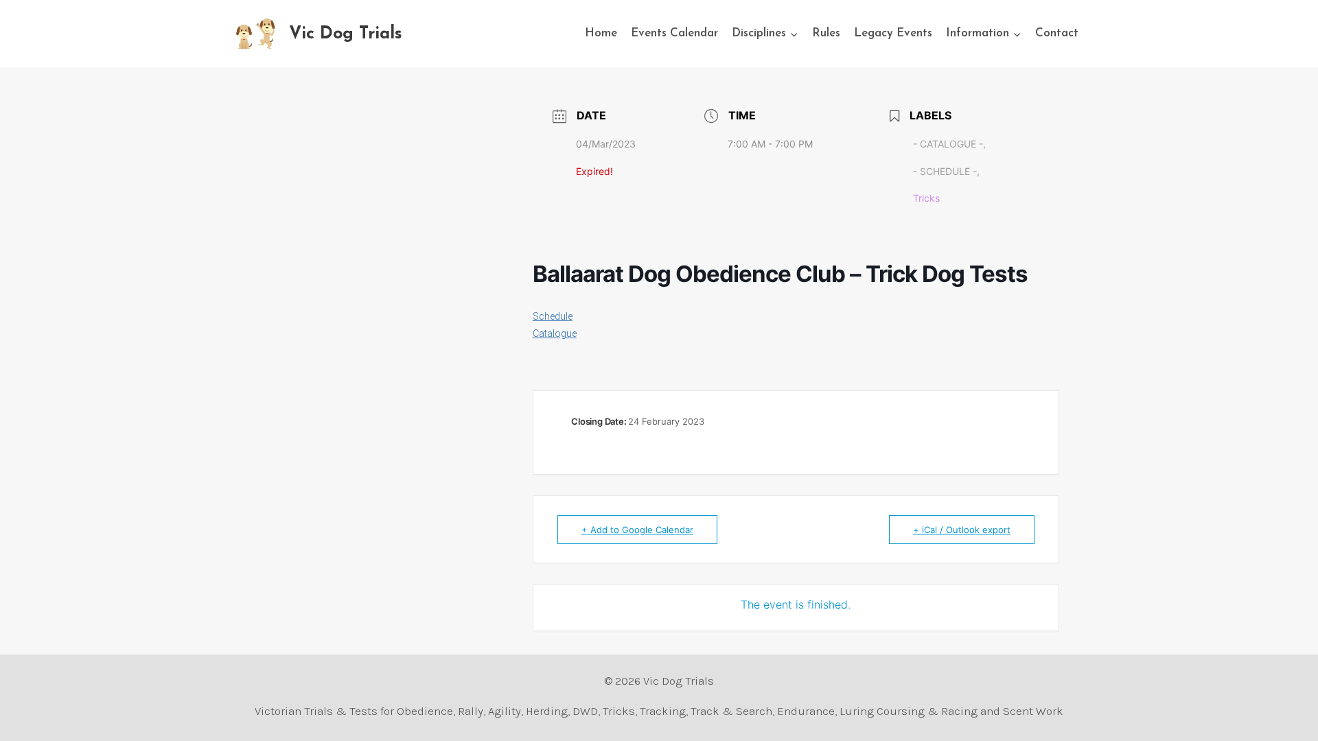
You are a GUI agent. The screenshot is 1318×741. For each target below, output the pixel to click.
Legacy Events (893, 33)
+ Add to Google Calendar (637, 529)
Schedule (553, 316)
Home (601, 33)
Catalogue (555, 333)
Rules (826, 33)
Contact (1056, 33)
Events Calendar (674, 33)
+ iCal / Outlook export (961, 529)
